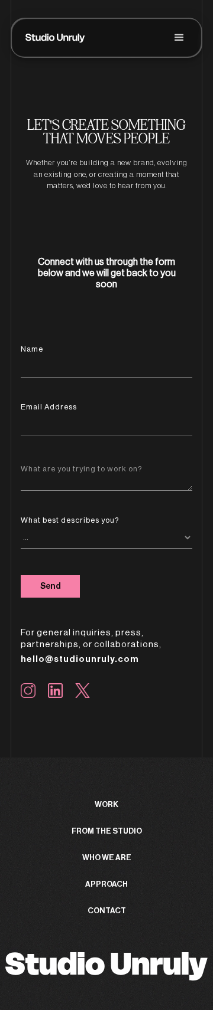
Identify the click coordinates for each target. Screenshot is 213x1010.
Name (32, 349)
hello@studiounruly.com (80, 659)
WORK (106, 804)
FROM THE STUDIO (107, 831)
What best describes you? (70, 520)
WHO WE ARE (106, 857)
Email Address (49, 407)
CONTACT (107, 910)
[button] (179, 38)
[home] (55, 38)
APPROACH (106, 884)
